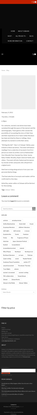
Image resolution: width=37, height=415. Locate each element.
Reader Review (27, 258)
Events (17, 234)
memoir (22, 248)
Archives (3, 289)
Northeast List (29, 251)
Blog (31, 36)
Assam (31, 224)
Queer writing (7, 258)
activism (5, 220)
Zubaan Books (16, 279)
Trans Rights (6, 269)
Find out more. (26, 357)
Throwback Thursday (24, 265)
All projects (20, 36)
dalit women (16, 231)
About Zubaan (23, 31)
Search (34, 209)
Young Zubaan (22, 276)
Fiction (5, 238)
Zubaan (5, 279)
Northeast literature (9, 255)
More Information (15, 41)
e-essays (27, 231)
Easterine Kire (7, 234)
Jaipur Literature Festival (20, 241)
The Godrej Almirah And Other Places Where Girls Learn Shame (18, 391)
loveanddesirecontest (9, 248)
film (12, 238)
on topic (21, 255)
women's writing (23, 272)
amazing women (16, 220)
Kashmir (5, 245)
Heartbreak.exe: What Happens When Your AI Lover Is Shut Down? (16, 384)
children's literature (24, 227)
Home (13, 31)
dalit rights (6, 231)
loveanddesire (16, 245)
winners (16, 269)
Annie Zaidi (22, 224)
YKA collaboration (8, 276)
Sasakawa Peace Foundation (11, 262)
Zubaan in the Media (9, 283)
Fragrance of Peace (22, 238)
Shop (10, 36)
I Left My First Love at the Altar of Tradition (12, 394)
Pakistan (30, 255)
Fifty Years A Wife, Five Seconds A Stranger (12, 388)
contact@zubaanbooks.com (8, 341)
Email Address (5, 367)
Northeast (18, 251)
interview (5, 241)
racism (17, 258)
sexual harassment (8, 265)
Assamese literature (9, 227)
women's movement (9, 272)
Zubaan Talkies (10, 190)
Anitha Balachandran (9, 224)
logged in (13, 201)
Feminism (26, 234)
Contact (29, 41)
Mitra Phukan (7, 251)
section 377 (27, 262)
